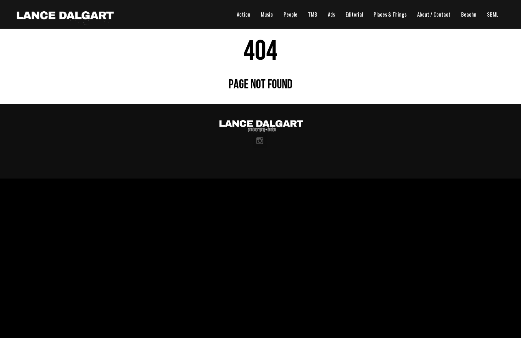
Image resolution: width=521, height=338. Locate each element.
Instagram (260, 141)
